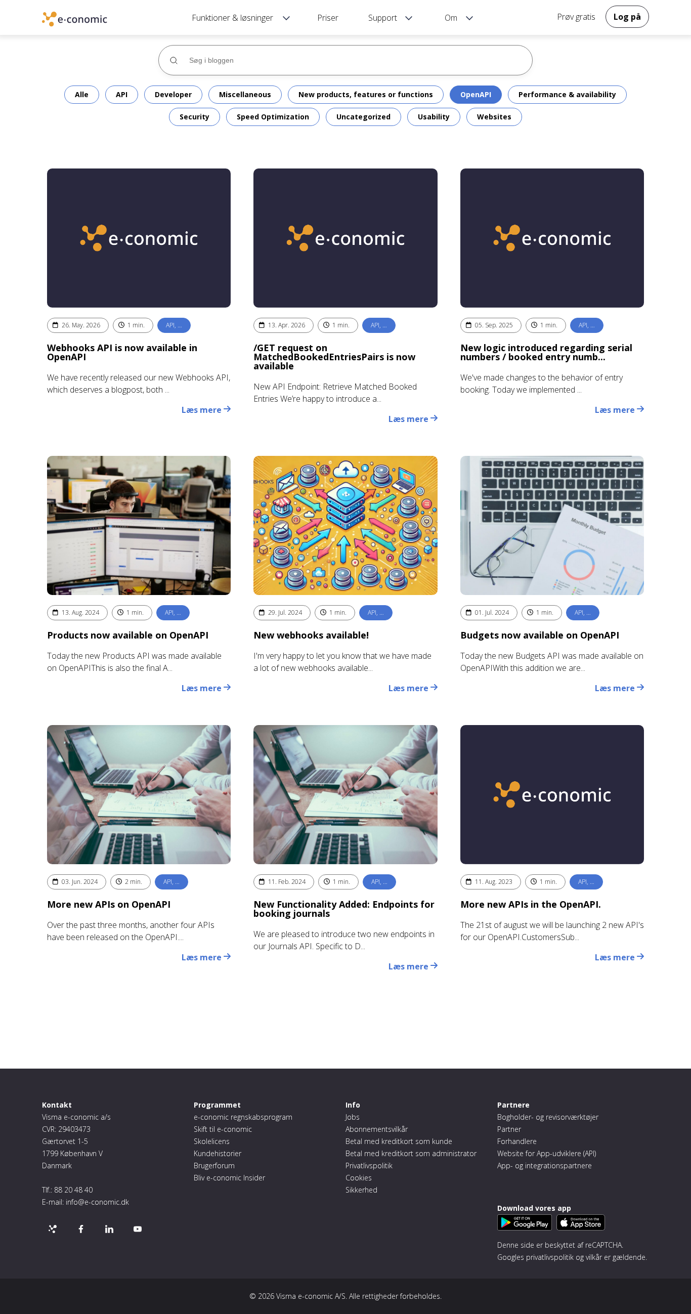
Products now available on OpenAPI (127, 635)
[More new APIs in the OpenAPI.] (552, 794)
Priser (327, 17)
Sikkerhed (361, 1190)
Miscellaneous (245, 94)
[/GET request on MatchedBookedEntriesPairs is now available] (345, 238)
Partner (509, 1129)
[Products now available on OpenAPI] (139, 525)
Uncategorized (363, 116)
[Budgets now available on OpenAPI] (552, 525)
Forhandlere (517, 1141)
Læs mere (203, 409)
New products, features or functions (365, 94)
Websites (494, 116)
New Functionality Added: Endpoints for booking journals (344, 909)
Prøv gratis (576, 16)
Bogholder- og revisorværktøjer (547, 1117)
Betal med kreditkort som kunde (399, 1141)
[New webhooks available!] (345, 525)
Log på (627, 16)
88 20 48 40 (73, 1190)
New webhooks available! (311, 635)
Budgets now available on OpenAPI (539, 635)
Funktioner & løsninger (232, 17)
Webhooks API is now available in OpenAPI (122, 352)
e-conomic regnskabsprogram (243, 1117)
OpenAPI (475, 94)
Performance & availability (567, 94)
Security (194, 116)
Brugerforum (214, 1165)
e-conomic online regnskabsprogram (90, 20)
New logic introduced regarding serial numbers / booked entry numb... (546, 352)
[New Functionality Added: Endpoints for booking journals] (345, 794)
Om (451, 17)
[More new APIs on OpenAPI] (139, 794)
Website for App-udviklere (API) (546, 1153)
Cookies (359, 1177)
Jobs (353, 1117)
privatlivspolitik (550, 1257)
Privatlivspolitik (369, 1165)
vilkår (594, 1257)
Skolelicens (212, 1141)
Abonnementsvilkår (377, 1129)
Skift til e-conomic (223, 1129)
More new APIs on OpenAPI (108, 904)
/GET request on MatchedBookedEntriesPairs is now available (334, 356)
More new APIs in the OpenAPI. (530, 904)
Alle (82, 94)
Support (382, 17)
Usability (434, 116)
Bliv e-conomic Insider (229, 1177)
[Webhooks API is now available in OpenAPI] (139, 238)
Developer (173, 94)
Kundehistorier (217, 1153)
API (121, 94)
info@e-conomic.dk (97, 1202)
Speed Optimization (273, 116)
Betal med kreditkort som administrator (411, 1153)
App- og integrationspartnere (544, 1165)
